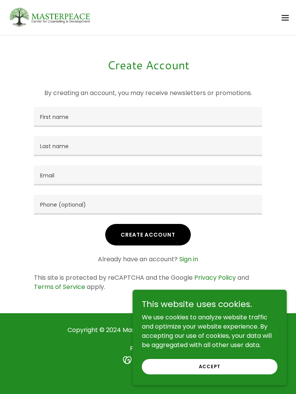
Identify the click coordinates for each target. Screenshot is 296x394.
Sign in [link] (188, 259)
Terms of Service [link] (59, 286)
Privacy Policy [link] (215, 277)
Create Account (148, 235)
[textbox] (148, 117)
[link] (50, 17)
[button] (285, 17)
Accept (210, 366)
